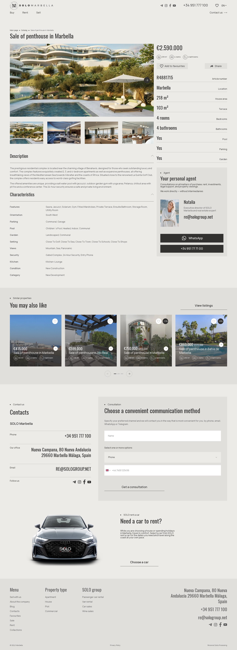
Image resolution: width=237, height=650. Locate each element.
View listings (204, 305)
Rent (25, 12)
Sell (38, 12)
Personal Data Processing (217, 645)
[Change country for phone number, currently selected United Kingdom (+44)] (108, 470)
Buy (12, 12)
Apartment (50, 597)
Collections (16, 629)
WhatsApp (196, 238)
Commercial (51, 611)
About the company (20, 601)
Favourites (15, 615)
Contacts (14, 611)
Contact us (216, 12)
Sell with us (15, 597)
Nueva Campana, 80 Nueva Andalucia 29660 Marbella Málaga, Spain (199, 595)
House (48, 601)
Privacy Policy (115, 645)
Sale (12, 620)
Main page (14, 30)
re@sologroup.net (198, 216)
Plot (47, 606)
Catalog (24, 30)
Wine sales (88, 611)
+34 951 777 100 (195, 5)
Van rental (87, 601)
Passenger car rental (93, 597)
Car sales (87, 606)
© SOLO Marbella (16, 645)
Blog (12, 606)
